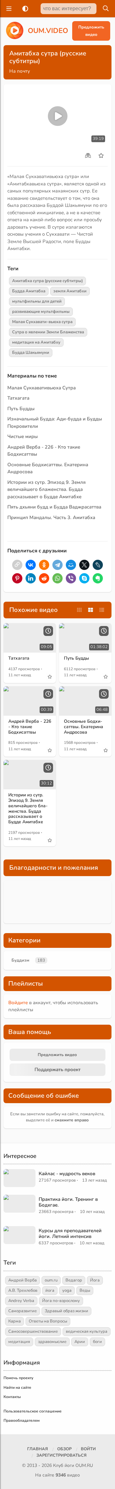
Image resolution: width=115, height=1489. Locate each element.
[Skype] (84, 578)
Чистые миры (22, 436)
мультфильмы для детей (37, 301)
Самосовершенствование (33, 1331)
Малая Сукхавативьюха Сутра (41, 388)
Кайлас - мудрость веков (67, 1173)
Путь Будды (20, 408)
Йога (95, 1280)
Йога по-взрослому (61, 1301)
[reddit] (44, 578)
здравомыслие (52, 1342)
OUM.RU (84, 1465)
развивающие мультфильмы (41, 311)
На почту (19, 71)
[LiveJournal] (98, 565)
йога (49, 1290)
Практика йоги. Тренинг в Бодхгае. (68, 1202)
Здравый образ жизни (66, 1311)
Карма (14, 1321)
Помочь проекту (18, 1377)
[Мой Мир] (71, 565)
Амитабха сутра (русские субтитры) (47, 281)
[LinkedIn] (31, 578)
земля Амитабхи (70, 291)
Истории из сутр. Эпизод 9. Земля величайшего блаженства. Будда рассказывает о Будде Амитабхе (46, 489)
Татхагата (18, 398)
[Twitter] (84, 565)
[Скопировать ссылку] (17, 565)
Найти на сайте (17, 1387)
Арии (79, 1342)
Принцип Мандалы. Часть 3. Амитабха (51, 517)
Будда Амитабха (28, 291)
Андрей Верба (22, 1280)
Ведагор (73, 1280)
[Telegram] (57, 565)
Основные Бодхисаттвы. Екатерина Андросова (83, 726)
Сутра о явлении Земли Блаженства (48, 332)
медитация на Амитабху (36, 342)
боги (97, 1342)
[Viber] (71, 578)
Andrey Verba (21, 1301)
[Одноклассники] (44, 565)
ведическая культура (86, 1331)
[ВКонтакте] (31, 565)
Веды (85, 1290)
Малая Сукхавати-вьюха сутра (42, 322)
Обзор (64, 1449)
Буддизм (20, 960)
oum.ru (51, 1280)
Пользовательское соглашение (33, 1411)
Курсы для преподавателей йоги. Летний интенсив (70, 1233)
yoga (67, 1290)
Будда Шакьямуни (30, 352)
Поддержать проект (57, 1069)
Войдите (18, 1002)
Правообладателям (22, 1420)
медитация (19, 1342)
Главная (37, 1449)
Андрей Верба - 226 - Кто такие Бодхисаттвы (29, 726)
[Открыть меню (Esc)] (8, 8)
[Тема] (24, 8)
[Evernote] (98, 578)
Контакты (12, 1396)
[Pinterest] (17, 578)
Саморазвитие (22, 1311)
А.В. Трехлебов (22, 1290)
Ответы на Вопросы (48, 1321)
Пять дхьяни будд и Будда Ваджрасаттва (54, 507)
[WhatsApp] (57, 578)
